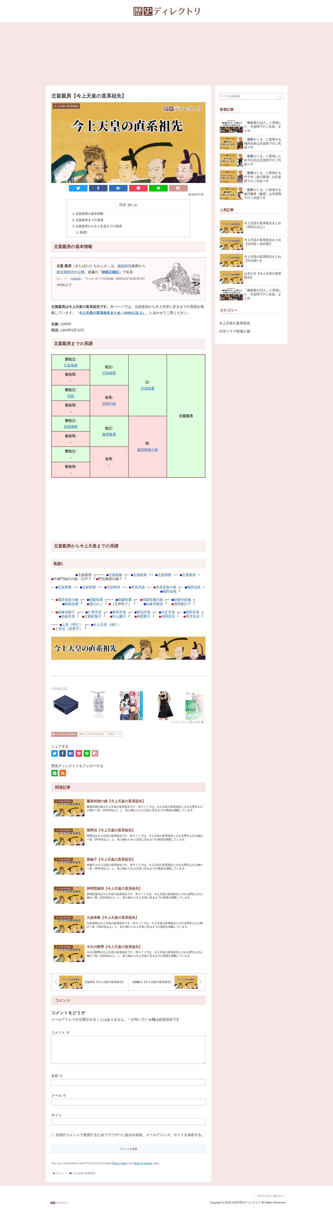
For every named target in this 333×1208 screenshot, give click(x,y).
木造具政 (138, 587)
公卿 (80, 272)
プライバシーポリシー (270, 1195)
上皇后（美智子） (69, 629)
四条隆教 (71, 427)
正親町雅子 (93, 616)
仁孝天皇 (95, 612)
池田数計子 (182, 604)
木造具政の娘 (166, 587)
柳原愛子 (144, 616)
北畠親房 (76, 278)
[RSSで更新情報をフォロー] (62, 773)
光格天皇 (68, 616)
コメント (60, 1032)
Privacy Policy (119, 1163)
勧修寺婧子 (66, 612)
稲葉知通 (96, 600)
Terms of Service (142, 1163)
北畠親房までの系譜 (89, 220)
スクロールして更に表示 (186, 722)
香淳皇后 (192, 616)
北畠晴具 (113, 587)
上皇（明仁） (72, 625)
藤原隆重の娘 (147, 450)
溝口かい (96, 604)
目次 (122, 205)
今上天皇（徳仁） (107, 625)
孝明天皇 (119, 612)
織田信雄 (169, 591)
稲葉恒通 (125, 600)
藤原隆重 (109, 434)
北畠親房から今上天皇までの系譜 (99, 226)
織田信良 (194, 587)
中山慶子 (119, 616)
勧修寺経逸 (182, 600)
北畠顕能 (115, 575)
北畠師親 (109, 373)
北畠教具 (189, 575)
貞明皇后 (168, 616)
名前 (57, 1076)
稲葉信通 (71, 604)
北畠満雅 (164, 575)
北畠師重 (148, 388)
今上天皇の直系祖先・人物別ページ (101, 734)
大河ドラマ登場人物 (234, 331)
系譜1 (83, 232)
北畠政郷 (64, 587)
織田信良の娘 (68, 600)
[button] (279, 97)
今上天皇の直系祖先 (66, 734)
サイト (56, 1115)
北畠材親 (89, 587)
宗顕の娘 (109, 404)
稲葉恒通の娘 (152, 600)
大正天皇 (168, 612)
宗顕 (70, 396)
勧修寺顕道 (154, 604)
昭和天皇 (192, 612)
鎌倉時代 (124, 266)
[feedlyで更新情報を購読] (54, 773)
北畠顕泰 (140, 575)
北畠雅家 (71, 365)
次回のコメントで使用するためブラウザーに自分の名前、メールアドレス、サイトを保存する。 (130, 1135)
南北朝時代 (65, 272)
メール (58, 1095)
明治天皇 (144, 612)
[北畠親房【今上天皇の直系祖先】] (118, 188)
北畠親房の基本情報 (89, 213)
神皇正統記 (110, 272)
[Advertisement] (166, 54)
